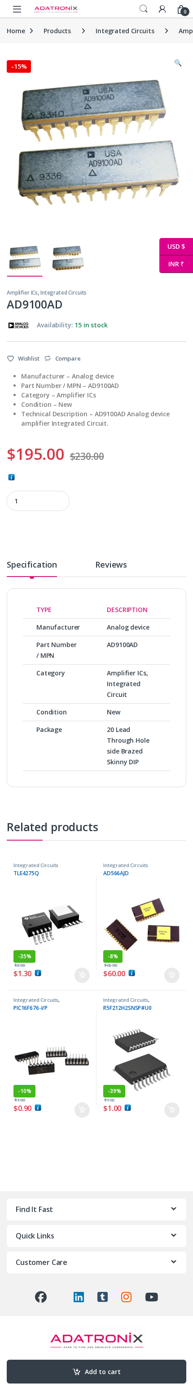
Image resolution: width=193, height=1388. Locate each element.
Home (16, 30)
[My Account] (162, 8)
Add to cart (103, 1371)
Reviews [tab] (111, 565)
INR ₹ (171, 264)
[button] (178, 62)
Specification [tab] (32, 565)
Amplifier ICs (22, 292)
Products (57, 30)
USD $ (172, 246)
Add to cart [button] (82, 975)
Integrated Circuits (125, 30)
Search (144, 9)
